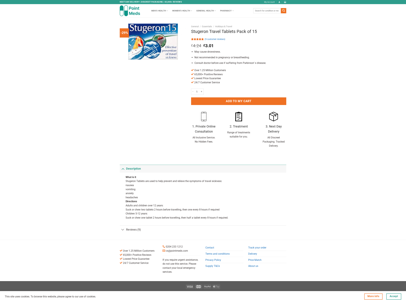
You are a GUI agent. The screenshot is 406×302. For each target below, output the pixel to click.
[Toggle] (123, 168)
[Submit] (283, 10)
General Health (205, 11)
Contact (209, 247)
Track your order (257, 247)
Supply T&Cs (212, 265)
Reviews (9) (133, 229)
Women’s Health (181, 11)
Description (133, 168)
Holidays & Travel (223, 26)
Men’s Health (158, 11)
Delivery (252, 253)
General (195, 26)
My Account (269, 2)
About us (253, 265)
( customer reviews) (215, 39)
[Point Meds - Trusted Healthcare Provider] (133, 10)
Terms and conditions (217, 253)
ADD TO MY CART (238, 101)
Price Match (255, 259)
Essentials (207, 26)
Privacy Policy (213, 259)
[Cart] (285, 2)
